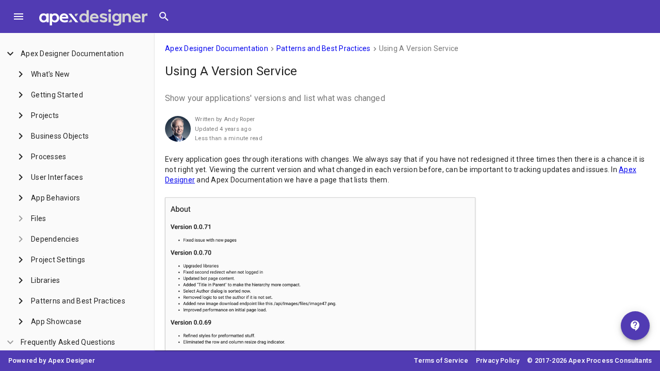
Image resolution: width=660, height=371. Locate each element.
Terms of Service (441, 360)
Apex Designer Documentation (216, 48)
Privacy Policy (497, 360)
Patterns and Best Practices (323, 48)
